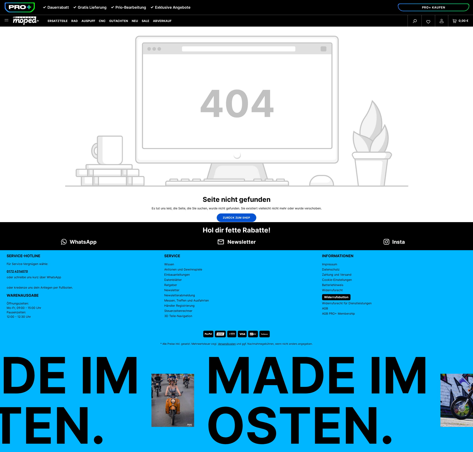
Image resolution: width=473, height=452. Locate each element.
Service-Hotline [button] (23, 256)
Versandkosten (227, 343)
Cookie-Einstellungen (337, 280)
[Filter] (6, 21)
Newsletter (171, 290)
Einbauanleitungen (177, 274)
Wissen (169, 264)
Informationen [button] (337, 256)
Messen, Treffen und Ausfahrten (186, 300)
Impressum (329, 264)
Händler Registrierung (179, 305)
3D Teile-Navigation (178, 316)
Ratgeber (170, 285)
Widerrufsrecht (332, 290)
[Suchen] (414, 21)
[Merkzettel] (428, 21)
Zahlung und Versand (336, 274)
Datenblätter (173, 280)
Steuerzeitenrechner (178, 311)
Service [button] (172, 256)
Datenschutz (331, 269)
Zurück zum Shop (236, 217)
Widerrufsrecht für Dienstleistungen (347, 303)
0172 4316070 (17, 271)
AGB (325, 308)
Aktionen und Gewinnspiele (183, 269)
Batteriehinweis (332, 285)
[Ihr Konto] (441, 21)
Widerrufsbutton (336, 297)
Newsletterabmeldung (179, 295)
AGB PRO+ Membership (338, 313)
